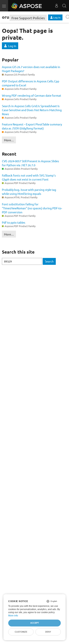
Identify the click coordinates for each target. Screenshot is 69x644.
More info (13, 615)
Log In (12, 46)
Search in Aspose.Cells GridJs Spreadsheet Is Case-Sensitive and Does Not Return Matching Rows (32, 110)
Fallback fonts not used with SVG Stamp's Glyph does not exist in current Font (29, 177)
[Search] (64, 5)
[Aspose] (27, 5)
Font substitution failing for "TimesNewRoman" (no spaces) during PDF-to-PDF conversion (32, 208)
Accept (34, 623)
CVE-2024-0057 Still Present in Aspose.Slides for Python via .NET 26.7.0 (30, 163)
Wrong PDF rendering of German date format (31, 95)
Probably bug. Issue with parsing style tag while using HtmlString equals (29, 191)
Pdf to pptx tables (13, 222)
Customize (21, 632)
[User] (56, 5)
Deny (48, 632)
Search (49, 261)
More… (9, 140)
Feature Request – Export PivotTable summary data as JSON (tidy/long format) (32, 126)
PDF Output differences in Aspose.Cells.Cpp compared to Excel (30, 83)
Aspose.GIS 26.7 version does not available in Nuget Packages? (31, 69)
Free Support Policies (28, 18)
